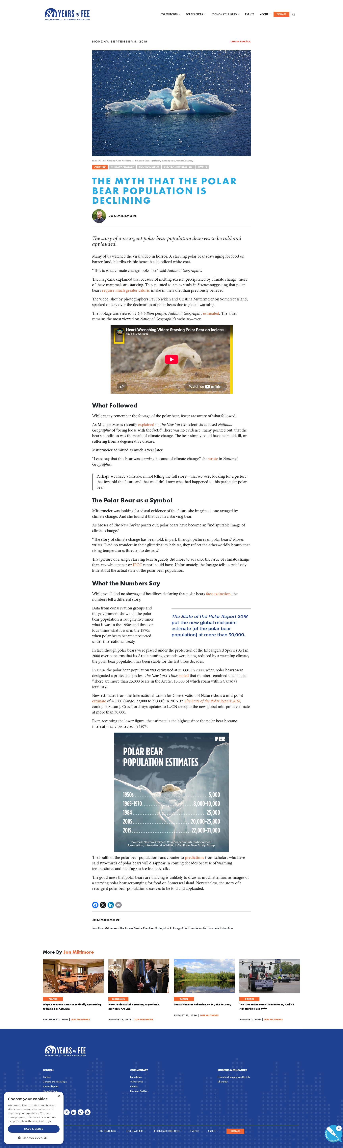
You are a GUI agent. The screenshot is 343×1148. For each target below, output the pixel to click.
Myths (202, 167)
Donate (281, 14)
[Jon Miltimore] (99, 215)
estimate (99, 701)
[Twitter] (103, 905)
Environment (149, 167)
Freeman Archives (139, 1090)
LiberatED (222, 1081)
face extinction (218, 594)
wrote (213, 459)
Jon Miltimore (123, 215)
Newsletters (136, 1077)
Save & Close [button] (33, 1128)
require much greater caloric (126, 290)
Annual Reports (51, 1086)
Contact (47, 1077)
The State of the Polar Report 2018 (212, 701)
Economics (118, 999)
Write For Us (136, 1081)
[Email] (118, 905)
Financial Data (50, 1090)
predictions (195, 857)
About (264, 14)
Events (249, 14)
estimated (211, 313)
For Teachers (194, 14)
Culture (100, 167)
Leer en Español (241, 41)
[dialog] (34, 1118)
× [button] (59, 1096)
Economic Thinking (224, 14)
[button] (34, 1137)
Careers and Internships (55, 1081)
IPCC (138, 565)
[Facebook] (95, 905)
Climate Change (122, 167)
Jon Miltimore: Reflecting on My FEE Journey (202, 1004)
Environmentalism (178, 167)
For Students (169, 14)
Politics (53, 999)
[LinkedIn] (111, 905)
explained (146, 425)
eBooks (134, 1086)
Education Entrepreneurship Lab (234, 1077)
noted (184, 676)
